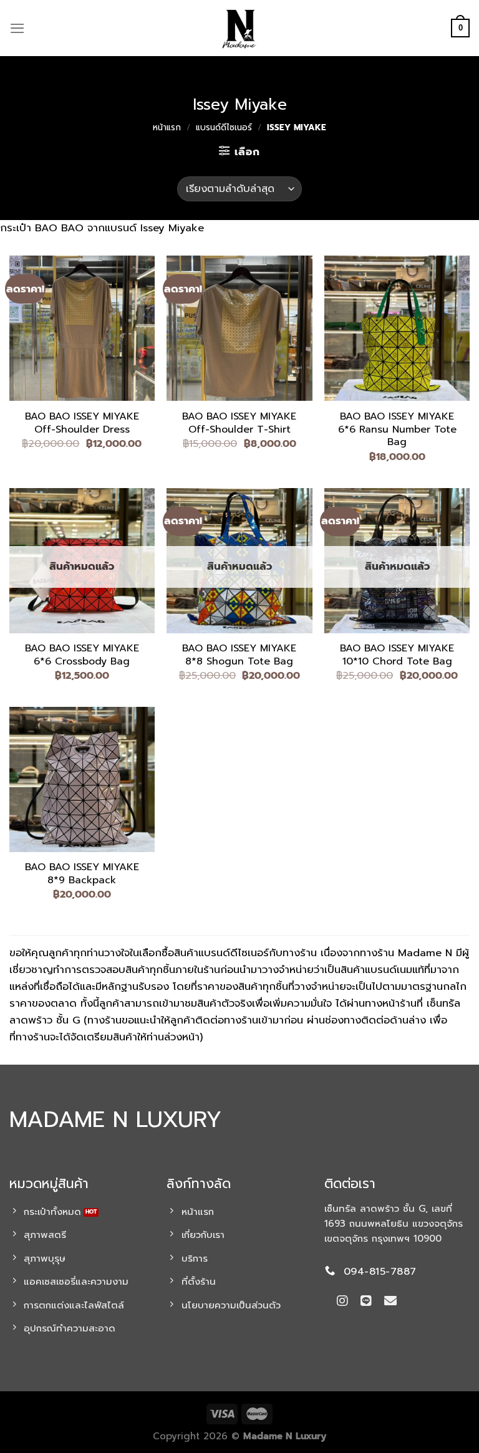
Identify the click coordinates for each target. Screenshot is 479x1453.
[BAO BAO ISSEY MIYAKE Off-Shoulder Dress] (82, 328)
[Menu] (17, 28)
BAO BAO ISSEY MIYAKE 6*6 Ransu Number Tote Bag (397, 429)
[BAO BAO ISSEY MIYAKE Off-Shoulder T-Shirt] (239, 328)
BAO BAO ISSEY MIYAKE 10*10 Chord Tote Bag (397, 655)
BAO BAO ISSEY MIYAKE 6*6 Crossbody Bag (82, 655)
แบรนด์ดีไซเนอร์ (224, 127)
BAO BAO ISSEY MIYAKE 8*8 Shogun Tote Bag (239, 655)
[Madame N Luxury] (239, 28)
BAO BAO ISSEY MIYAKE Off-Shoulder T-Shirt (239, 423)
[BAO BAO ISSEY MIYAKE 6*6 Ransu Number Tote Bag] (397, 328)
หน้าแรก (167, 127)
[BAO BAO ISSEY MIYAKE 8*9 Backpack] (82, 779)
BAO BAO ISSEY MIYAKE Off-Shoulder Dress (82, 423)
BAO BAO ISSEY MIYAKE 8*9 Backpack (82, 874)
